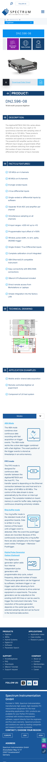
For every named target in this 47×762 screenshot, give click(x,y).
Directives (37, 667)
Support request (11, 669)
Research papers (37, 640)
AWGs (7, 637)
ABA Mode (9, 423)
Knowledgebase (11, 659)
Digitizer (8, 634)
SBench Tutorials (11, 667)
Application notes (37, 634)
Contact (37, 661)
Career (36, 669)
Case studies (36, 637)
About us (37, 659)
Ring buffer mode (12, 510)
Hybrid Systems (11, 640)
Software (8, 645)
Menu (42, 12)
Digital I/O (9, 642)
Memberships (39, 664)
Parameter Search (12, 648)
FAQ (6, 661)
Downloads (9, 664)
